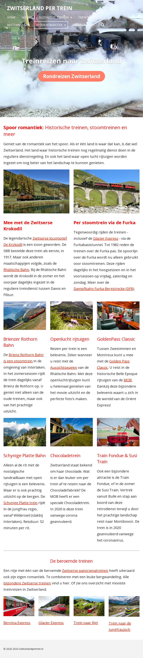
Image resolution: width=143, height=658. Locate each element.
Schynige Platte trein (20, 502)
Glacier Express (105, 238)
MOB (128, 380)
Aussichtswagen (63, 367)
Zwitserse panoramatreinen (85, 570)
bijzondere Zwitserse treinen (27, 583)
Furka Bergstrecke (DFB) (104, 288)
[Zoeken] (102, 25)
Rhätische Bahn (16, 269)
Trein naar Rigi (86, 622)
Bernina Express (16, 622)
